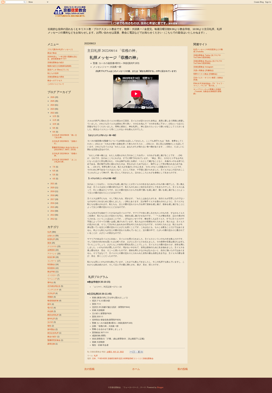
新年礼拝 (51, 319)
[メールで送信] (131, 351)
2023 (52, 109)
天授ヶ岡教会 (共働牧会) (203, 70)
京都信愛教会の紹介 (55, 62)
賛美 (49, 243)
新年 (49, 304)
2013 (52, 215)
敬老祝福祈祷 (53, 301)
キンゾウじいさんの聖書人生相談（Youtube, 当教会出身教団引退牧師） (207, 91)
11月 (55, 120)
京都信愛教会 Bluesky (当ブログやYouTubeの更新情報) (207, 62)
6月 (54, 171)
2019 (52, 191)
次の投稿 (89, 369)
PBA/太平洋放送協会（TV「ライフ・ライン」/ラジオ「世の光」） (208, 84)
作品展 (50, 311)
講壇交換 (51, 344)
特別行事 (51, 257)
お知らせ (51, 236)
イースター (52, 275)
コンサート (52, 261)
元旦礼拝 (51, 293)
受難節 (50, 297)
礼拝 (96, 356)
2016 (52, 203)
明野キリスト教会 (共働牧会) (205, 74)
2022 (52, 113)
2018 (52, 195)
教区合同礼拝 (53, 315)
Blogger (160, 387)
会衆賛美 (51, 250)
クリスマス (52, 246)
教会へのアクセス (54, 80)
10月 (55, 124)
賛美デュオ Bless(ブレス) (58, 70)
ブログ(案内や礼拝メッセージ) (60, 49)
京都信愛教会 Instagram (203, 67)
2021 (52, 184)
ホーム (136, 369)
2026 (52, 97)
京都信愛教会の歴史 (55, 77)
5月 (54, 175)
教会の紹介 (52, 337)
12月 (55, 116)
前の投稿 (183, 369)
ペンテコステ (53, 290)
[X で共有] (136, 351)
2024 (52, 105)
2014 (52, 211)
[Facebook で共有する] (139, 351)
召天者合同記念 (53, 286)
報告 (49, 326)
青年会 (50, 282)
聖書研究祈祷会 (53, 340)
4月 (54, 179)
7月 (54, 167)
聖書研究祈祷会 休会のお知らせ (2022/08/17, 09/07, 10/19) (65, 148)
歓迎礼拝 (51, 239)
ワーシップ (52, 279)
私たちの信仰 (53, 73)
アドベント (52, 254)
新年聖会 (51, 329)
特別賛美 (51, 268)
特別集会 (51, 264)
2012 (52, 219)
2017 (52, 199)
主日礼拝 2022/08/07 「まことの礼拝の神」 (64, 161)
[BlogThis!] (133, 351)
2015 (52, 207)
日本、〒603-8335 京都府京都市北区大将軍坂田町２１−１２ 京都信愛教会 (122, 358)
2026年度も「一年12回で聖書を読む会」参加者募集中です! (62, 58)
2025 (52, 101)
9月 (54, 128)
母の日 (50, 308)
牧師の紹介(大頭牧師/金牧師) (59, 66)
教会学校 (51, 272)
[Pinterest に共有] (141, 351)
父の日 (50, 322)
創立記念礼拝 (53, 333)
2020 (52, 188)
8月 (54, 132)
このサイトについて (55, 84)
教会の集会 (52, 53)
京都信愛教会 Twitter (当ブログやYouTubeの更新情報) (207, 56)
